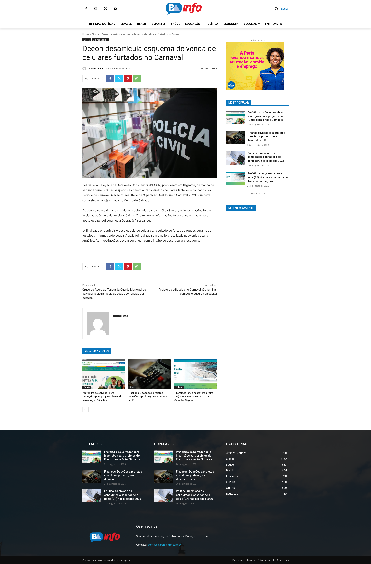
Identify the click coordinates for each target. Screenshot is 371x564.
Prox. (219, 65)
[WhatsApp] (137, 78)
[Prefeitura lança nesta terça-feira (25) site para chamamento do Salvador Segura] (195, 374)
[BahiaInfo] (183, 8)
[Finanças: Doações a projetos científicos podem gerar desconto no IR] (149, 374)
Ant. (291, 65)
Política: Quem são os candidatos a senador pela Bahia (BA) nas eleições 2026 (265, 157)
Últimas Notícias (100, 39)
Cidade (96, 34)
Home (85, 34)
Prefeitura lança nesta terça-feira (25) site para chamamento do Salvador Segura (193, 396)
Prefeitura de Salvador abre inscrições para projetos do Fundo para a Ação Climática (102, 396)
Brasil (132, 387)
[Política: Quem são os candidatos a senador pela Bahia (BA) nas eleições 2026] (235, 158)
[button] (280, 8)
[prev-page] (84, 409)
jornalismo (96, 68)
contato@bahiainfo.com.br (164, 544)
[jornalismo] (84, 69)
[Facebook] (86, 9)
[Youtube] (115, 9)
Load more (256, 193)
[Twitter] (105, 9)
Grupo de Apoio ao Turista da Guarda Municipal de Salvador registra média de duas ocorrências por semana (114, 293)
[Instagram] (96, 9)
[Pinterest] (128, 78)
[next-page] (90, 409)
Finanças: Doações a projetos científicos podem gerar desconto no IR (148, 396)
